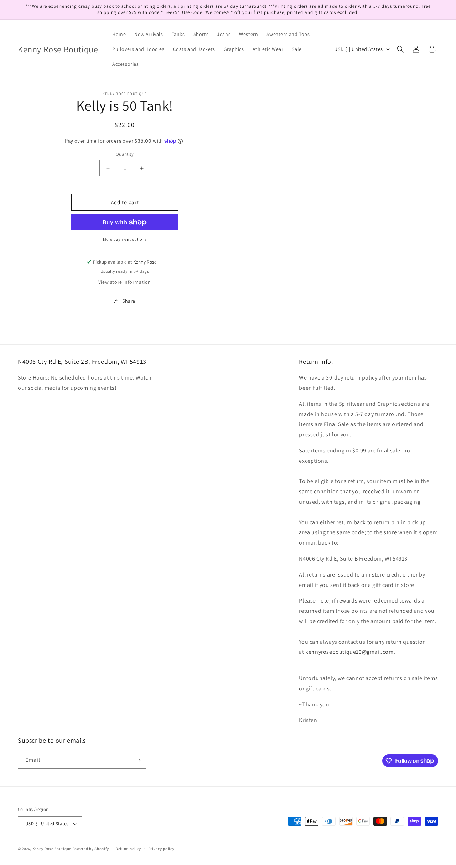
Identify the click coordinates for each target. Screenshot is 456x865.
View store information (124, 282)
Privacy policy (161, 848)
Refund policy (128, 848)
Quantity (125, 154)
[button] (400, 49)
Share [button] (128, 301)
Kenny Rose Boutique (51, 848)
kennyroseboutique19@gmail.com (349, 652)
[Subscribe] (138, 760)
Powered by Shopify (90, 848)
